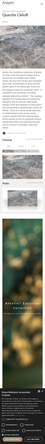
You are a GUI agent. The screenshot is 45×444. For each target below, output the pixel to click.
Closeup (7, 140)
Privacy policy (20, 415)
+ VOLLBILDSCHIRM (34, 139)
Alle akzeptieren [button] (12, 439)
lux (8, 146)
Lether (21, 146)
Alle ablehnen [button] (33, 439)
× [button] (42, 391)
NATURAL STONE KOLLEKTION (14, 11)
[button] (22, 434)
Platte (5, 183)
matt (33, 146)
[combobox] (39, 391)
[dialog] (22, 416)
